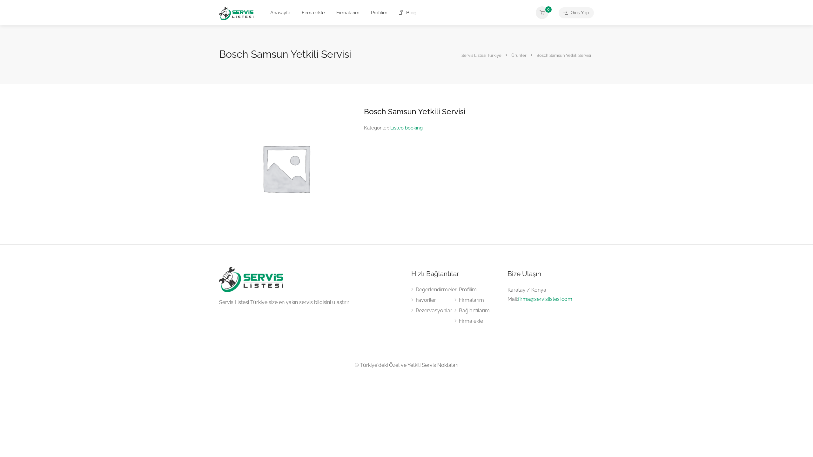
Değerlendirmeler (436, 290)
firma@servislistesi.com (545, 299)
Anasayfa (280, 13)
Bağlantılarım (474, 311)
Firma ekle (313, 13)
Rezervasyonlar (434, 311)
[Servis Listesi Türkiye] (236, 13)
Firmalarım (347, 13)
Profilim (379, 13)
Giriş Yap (579, 13)
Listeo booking (406, 128)
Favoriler (426, 300)
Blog (410, 13)
